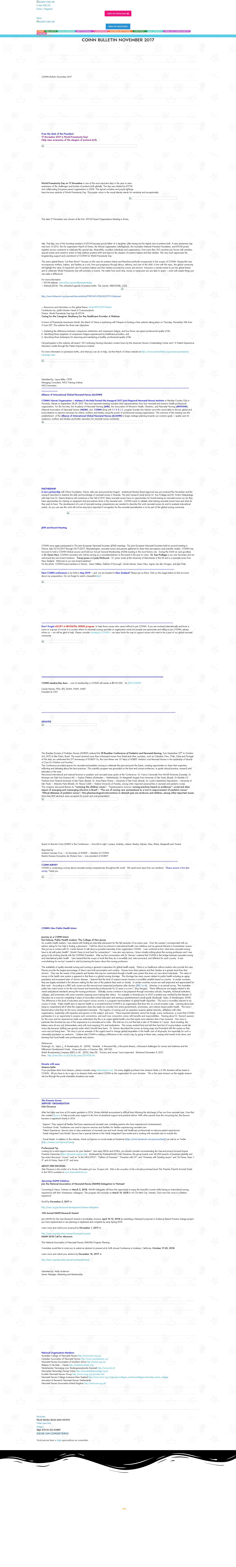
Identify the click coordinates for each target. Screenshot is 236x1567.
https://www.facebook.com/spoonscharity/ (146, 1139)
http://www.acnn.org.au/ (89, 1355)
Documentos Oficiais (171, 1483)
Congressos (126, 1489)
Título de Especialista (90, 1483)
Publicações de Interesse (132, 1502)
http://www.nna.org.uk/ (95, 1383)
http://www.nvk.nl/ (106, 1368)
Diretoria (43, 1489)
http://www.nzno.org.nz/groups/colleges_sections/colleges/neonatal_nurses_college (128, 1377)
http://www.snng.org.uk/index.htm (88, 1374)
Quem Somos (45, 1483)
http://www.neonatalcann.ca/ (94, 1358)
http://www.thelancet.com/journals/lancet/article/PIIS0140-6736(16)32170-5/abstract (81, 296)
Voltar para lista (44, 1423)
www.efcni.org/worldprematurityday (75, 282)
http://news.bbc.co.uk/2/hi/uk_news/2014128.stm (71, 1055)
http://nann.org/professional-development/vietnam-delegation (70, 1207)
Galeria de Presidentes (50, 1502)
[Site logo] (46, 1)
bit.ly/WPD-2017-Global (100, 307)
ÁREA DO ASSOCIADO (116, 13)
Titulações (84, 1489)
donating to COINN (100, 632)
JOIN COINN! (135, 683)
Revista (124, 1483)
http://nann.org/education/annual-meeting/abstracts (65, 1259)
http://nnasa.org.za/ (96, 1361)
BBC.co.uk (142, 985)
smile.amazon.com (105, 1070)
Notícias (48, 36)
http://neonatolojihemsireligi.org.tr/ (92, 1371)
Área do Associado (118, 26)
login (59, 1440)
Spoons (56, 1115)
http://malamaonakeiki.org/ (81, 1365)
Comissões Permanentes (50, 1496)
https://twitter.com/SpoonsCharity (57, 1142)
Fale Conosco (167, 1496)
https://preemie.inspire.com (73, 1154)
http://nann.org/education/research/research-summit (66, 1233)
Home (39, 36)
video (97, 576)
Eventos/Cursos (168, 1489)
